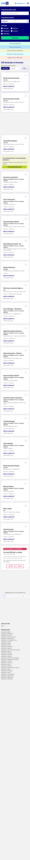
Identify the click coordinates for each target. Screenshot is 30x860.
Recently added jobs (15, 43)
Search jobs (15, 38)
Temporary (6, 33)
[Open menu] (28, 3)
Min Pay (20, 566)
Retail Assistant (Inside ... (12, 78)
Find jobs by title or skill (8, 9)
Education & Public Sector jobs (15, 54)
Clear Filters (5, 68)
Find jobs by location (7, 17)
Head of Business (9, 267)
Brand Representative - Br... (12, 244)
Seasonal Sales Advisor (11, 222)
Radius (24, 68)
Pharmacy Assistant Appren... (13, 288)
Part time (5, 28)
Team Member (8, 443)
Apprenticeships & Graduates (15, 50)
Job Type (4, 25)
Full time (15, 28)
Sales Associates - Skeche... (13, 353)
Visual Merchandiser (10, 141)
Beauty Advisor (8, 486)
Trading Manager (9, 421)
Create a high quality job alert (15, 167)
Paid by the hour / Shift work (15, 57)
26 (23, 596)
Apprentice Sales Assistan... (13, 331)
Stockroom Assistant (10, 177)
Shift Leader (7, 509)
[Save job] (26, 75)
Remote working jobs (15, 47)
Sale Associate (8, 529)
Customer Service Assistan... (13, 398)
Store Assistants (9, 199)
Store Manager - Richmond (12, 309)
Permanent (6, 31)
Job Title (10, 566)
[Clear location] (27, 21)
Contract (15, 31)
